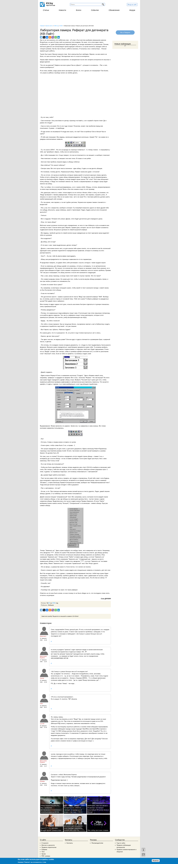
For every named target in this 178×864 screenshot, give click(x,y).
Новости (62, 10)
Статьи (46, 10)
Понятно (156, 860)
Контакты (70, 843)
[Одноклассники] (50, 37)
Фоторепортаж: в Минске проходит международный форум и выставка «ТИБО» (73, 810)
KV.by (49, 3)
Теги (43, 851)
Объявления (114, 10)
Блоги (78, 10)
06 (49, 603)
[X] (44, 37)
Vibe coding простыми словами (97, 830)
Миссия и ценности (48, 845)
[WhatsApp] (55, 37)
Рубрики (44, 849)
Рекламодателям (97, 843)
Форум (132, 10)
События (95, 10)
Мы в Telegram (125, 32)
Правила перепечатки (49, 847)
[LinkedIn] (58, 37)
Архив (44, 854)
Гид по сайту (121, 843)
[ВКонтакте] (47, 37)
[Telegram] (41, 37)
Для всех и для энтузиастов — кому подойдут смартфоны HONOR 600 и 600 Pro (74, 828)
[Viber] (53, 37)
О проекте (45, 843)
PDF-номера (46, 856)
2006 (53, 603)
